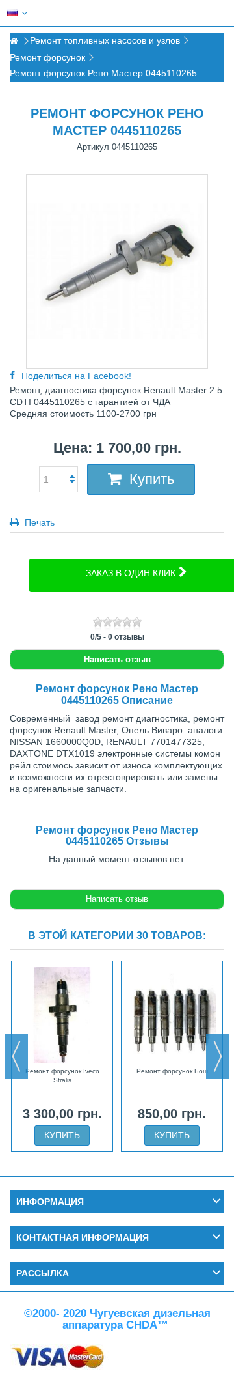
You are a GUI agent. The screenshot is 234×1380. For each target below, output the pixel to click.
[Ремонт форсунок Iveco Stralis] (62, 1014)
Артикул (93, 147)
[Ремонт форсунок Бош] (171, 1014)
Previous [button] (16, 1056)
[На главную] (14, 41)
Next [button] (217, 1056)
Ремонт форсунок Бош (172, 1071)
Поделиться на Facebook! (76, 376)
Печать (38, 522)
